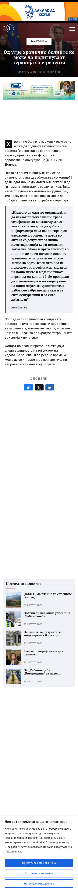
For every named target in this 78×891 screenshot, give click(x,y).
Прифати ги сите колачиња (39, 862)
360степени (25, 72)
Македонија (39, 41)
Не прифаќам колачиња (39, 883)
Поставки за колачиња (39, 873)
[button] (72, 29)
